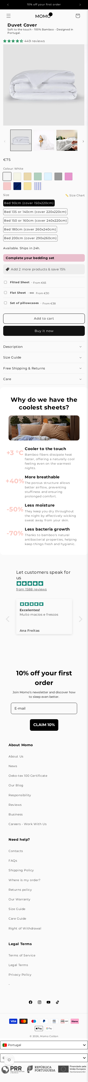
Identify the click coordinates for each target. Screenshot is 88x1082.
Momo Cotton (49, 1036)
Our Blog (16, 785)
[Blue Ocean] (17, 186)
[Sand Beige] (27, 176)
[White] (7, 176)
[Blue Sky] (48, 176)
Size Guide (17, 909)
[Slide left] (4, 141)
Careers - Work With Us (28, 824)
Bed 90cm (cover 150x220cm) (29, 203)
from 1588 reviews (31, 589)
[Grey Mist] (58, 176)
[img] (46, 583)
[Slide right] (83, 141)
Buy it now (44, 331)
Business (16, 814)
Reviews (15, 805)
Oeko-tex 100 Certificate (28, 776)
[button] (8, 16)
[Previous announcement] (8, 4)
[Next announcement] (80, 4)
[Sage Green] (38, 176)
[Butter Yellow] (27, 186)
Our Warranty (19, 899)
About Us (16, 756)
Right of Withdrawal (25, 928)
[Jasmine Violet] (68, 176)
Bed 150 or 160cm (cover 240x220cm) (35, 220)
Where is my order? (25, 880)
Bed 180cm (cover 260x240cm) (30, 229)
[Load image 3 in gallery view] (66, 140)
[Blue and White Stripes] (38, 186)
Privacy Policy (20, 975)
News (13, 766)
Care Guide (17, 918)
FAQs (13, 861)
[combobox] (44, 1045)
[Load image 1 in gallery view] (20, 140)
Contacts (16, 851)
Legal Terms (18, 965)
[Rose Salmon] (7, 186)
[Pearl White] (17, 176)
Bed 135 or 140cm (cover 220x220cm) (35, 212)
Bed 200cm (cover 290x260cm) (30, 238)
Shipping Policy (21, 870)
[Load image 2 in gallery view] (44, 140)
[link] (44, 41)
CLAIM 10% (44, 724)
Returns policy (20, 890)
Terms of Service (22, 955)
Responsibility (20, 795)
